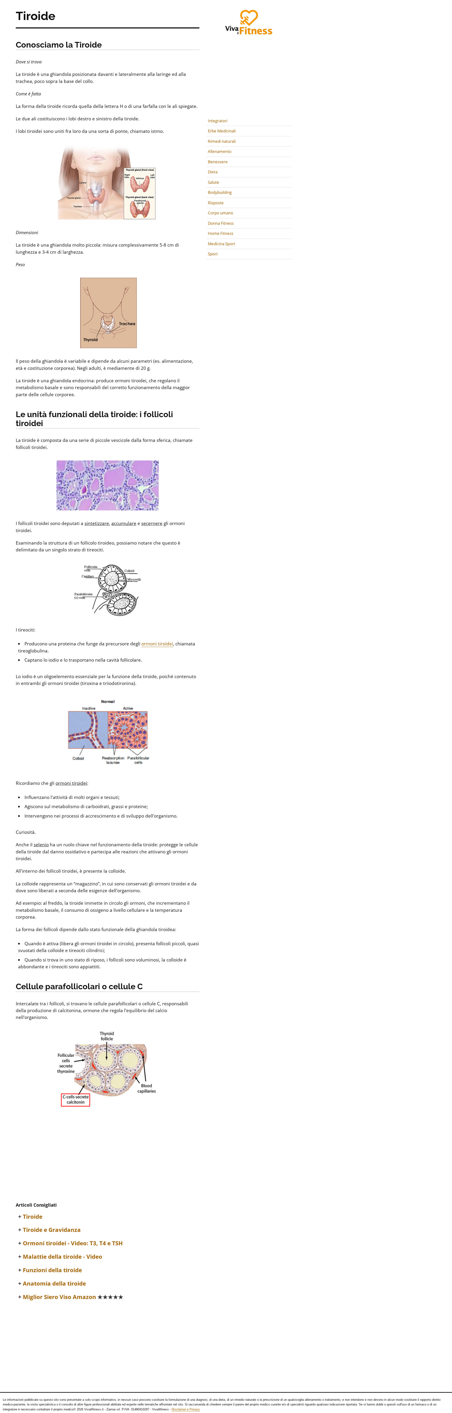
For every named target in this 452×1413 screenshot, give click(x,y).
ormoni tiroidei (157, 644)
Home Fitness (220, 233)
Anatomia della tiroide (54, 1283)
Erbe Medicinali (222, 131)
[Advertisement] (107, 1163)
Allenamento (219, 151)
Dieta (213, 172)
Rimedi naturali (222, 141)
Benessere (218, 161)
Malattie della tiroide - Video (62, 1257)
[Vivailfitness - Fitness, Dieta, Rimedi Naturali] (249, 25)
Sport (213, 254)
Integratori (217, 120)
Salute (213, 182)
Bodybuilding (220, 192)
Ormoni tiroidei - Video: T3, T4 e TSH (73, 1243)
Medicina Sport (221, 243)
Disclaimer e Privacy (186, 1409)
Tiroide (32, 1216)
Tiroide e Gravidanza (52, 1230)
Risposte (216, 202)
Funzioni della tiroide (52, 1270)
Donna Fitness (221, 223)
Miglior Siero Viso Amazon (73, 1297)
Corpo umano (220, 213)
